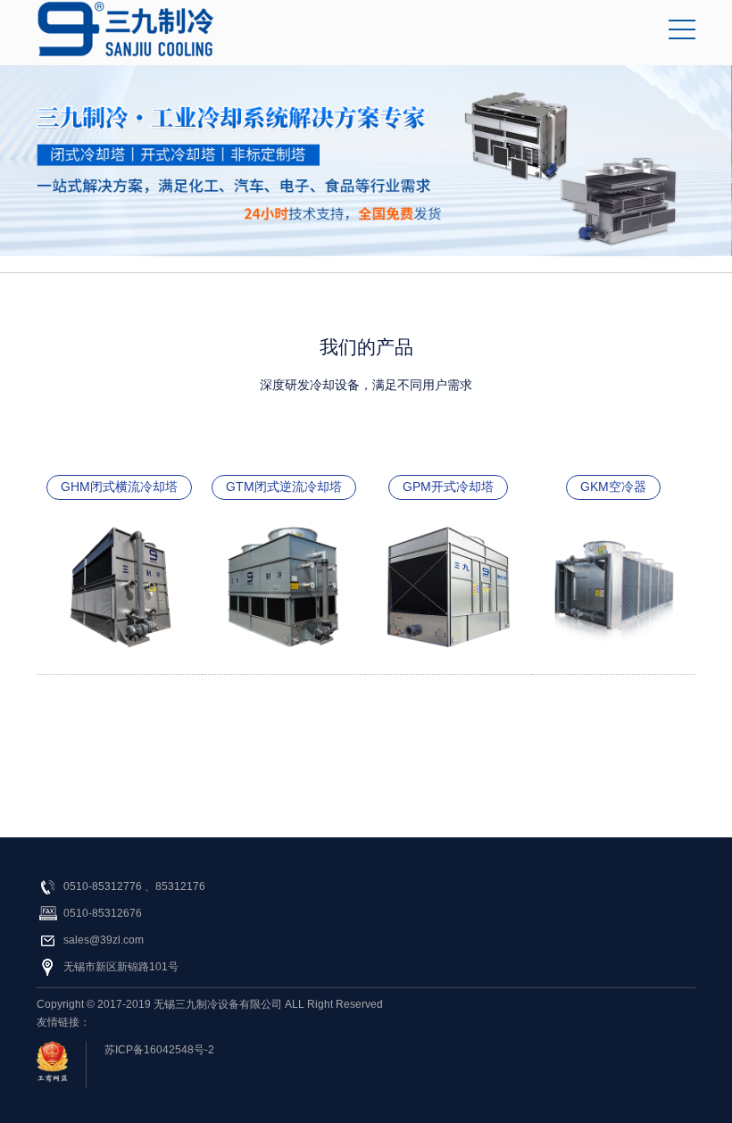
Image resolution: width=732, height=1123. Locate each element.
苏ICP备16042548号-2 (159, 1050)
